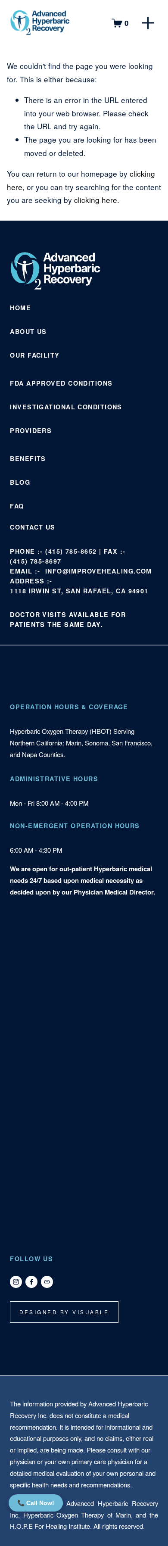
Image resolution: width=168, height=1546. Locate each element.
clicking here (95, 199)
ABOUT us (28, 331)
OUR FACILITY (34, 355)
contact (26, 527)
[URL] (47, 1282)
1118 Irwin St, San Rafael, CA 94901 (79, 590)
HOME (20, 307)
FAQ (17, 506)
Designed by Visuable (64, 1312)
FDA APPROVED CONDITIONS (61, 383)
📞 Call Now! (35, 1502)
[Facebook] (31, 1282)
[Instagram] (16, 1282)
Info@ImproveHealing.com (98, 571)
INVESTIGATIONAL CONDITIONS (66, 406)
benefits (28, 458)
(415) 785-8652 (70, 551)
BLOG (20, 482)
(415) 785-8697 (35, 561)
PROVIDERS (31, 430)
